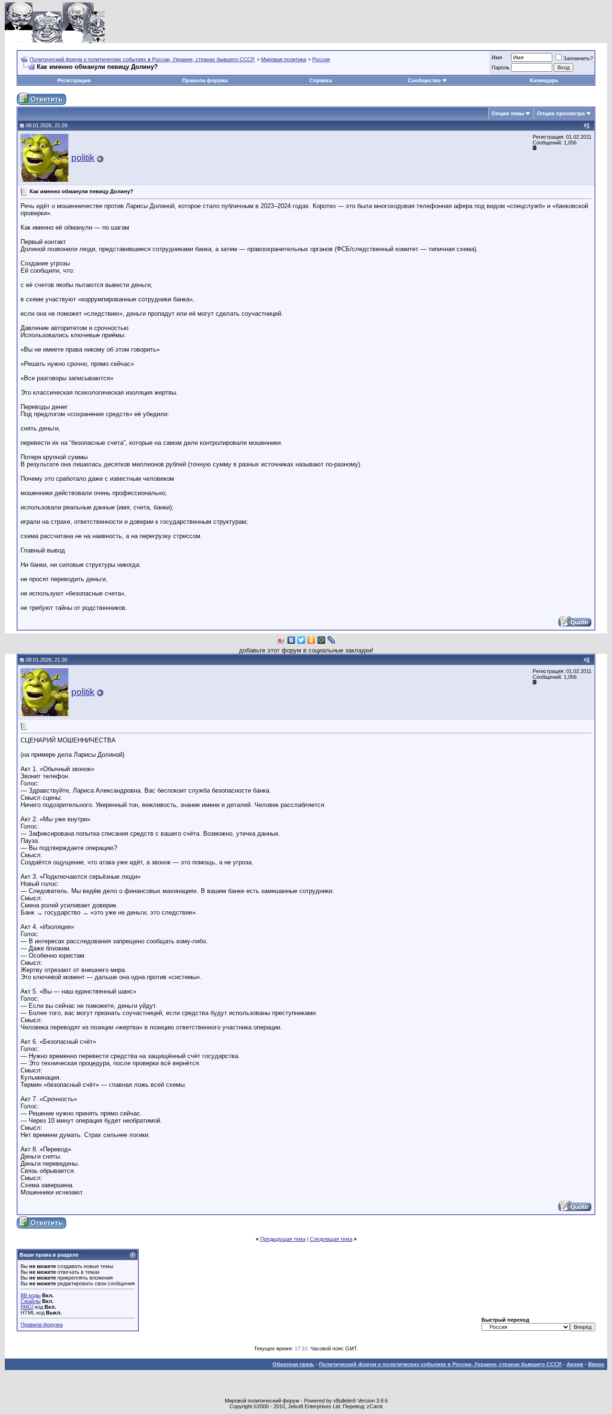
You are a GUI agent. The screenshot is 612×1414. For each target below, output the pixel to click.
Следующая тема (331, 1239)
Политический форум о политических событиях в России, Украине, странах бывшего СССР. (142, 59)
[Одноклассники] (311, 640)
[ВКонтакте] (291, 640)
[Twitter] (301, 640)
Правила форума (205, 80)
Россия (321, 59)
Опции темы (508, 113)
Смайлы (31, 1301)
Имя (497, 57)
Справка (320, 80)
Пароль (501, 67)
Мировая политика (283, 59)
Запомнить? (578, 58)
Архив (575, 1364)
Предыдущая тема (283, 1239)
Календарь (544, 80)
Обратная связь (293, 1364)
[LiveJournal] (332, 640)
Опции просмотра (561, 113)
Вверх (596, 1364)
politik (83, 158)
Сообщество (424, 80)
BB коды (31, 1295)
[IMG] (27, 1307)
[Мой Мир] (322, 640)
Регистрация (73, 80)
